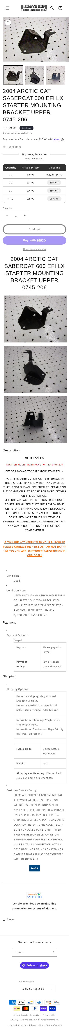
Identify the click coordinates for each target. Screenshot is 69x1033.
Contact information (48, 1019)
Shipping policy (18, 1025)
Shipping (6, 133)
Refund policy (28, 1019)
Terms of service (54, 1025)
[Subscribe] (53, 952)
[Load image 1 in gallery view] (13, 75)
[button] (7, 8)
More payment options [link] (34, 249)
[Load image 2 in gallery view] (34, 75)
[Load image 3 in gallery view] (55, 75)
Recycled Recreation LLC (32, 1015)
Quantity (7, 208)
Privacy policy (36, 1025)
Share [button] (10, 919)
